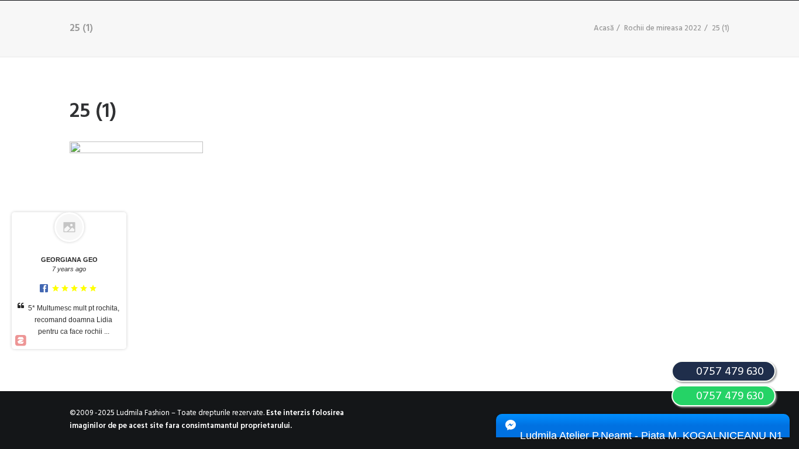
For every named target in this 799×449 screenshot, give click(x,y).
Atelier (252, 24)
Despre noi (122, 24)
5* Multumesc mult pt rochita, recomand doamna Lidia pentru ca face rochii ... (73, 320)
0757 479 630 (728, 396)
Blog (431, 24)
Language (565, 24)
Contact (487, 24)
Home (61, 24)
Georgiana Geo (69, 259)
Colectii (192, 24)
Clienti (380, 24)
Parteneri (317, 24)
